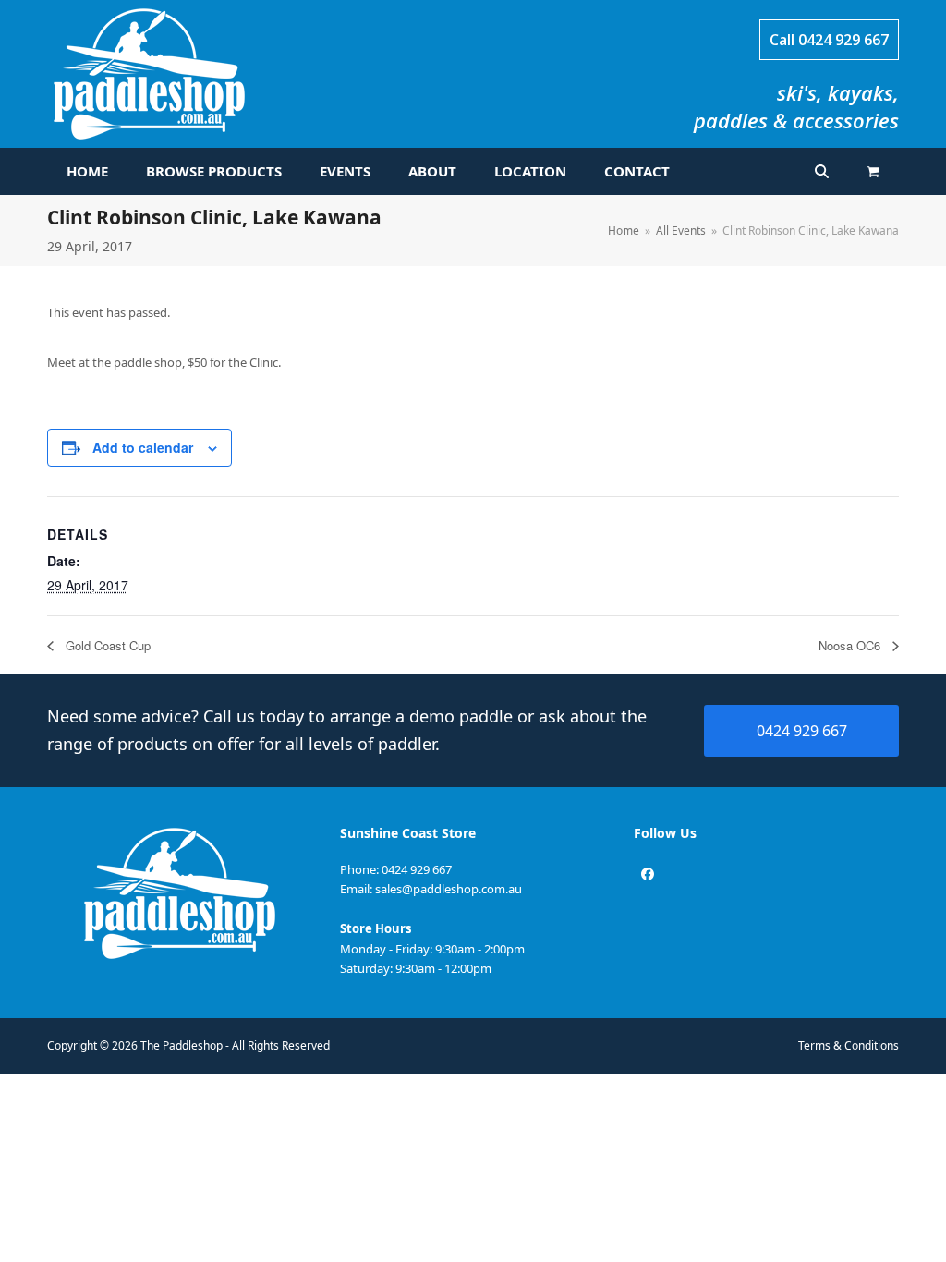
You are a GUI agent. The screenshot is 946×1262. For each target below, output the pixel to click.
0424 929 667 (843, 40)
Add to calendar (142, 447)
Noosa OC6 (851, 645)
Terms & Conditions (848, 1045)
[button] (873, 172)
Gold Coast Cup (106, 645)
